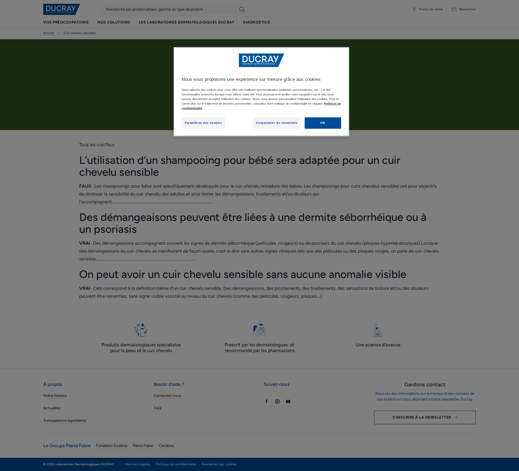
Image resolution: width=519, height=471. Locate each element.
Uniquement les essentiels (276, 122)
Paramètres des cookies (203, 122)
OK (322, 122)
